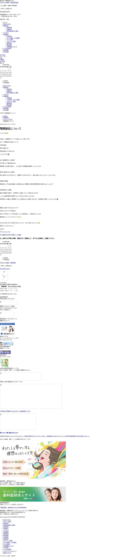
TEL (1, 58)
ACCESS (2, 55)
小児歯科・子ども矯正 (13, 99)
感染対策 (9, 27)
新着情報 (6, 50)
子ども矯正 (10, 39)
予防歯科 (9, 36)
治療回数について (12, 46)
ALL (2, 229)
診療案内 (6, 34)
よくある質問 (7, 48)
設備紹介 (9, 29)
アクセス (6, 32)
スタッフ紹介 (7, 521)
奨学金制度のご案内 (12, 31)
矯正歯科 (9, 45)
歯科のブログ (7, 553)
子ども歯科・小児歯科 (13, 38)
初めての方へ (7, 24)
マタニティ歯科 (11, 41)
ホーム (5, 22)
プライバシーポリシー (9, 551)
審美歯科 (9, 43)
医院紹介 (6, 26)
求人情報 (6, 52)
